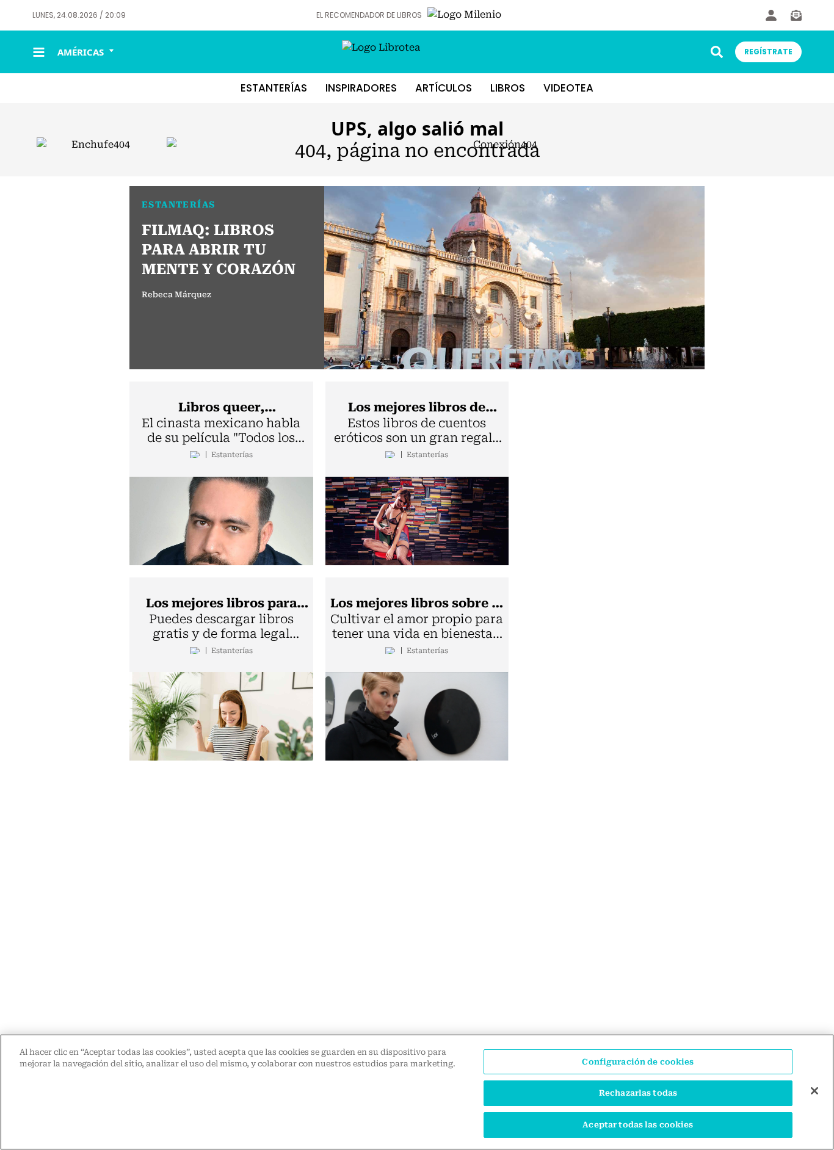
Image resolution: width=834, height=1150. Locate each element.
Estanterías (274, 88)
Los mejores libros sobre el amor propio (416, 604)
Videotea (568, 88)
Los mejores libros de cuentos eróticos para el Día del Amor (417, 408)
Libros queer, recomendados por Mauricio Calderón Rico (221, 408)
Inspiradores (361, 88)
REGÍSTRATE (768, 51)
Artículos (443, 88)
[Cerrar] (814, 1090)
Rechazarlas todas (638, 1093)
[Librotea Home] (417, 52)
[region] (417, 1092)
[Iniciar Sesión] (771, 15)
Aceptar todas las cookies (637, 1124)
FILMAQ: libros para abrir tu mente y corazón (219, 250)
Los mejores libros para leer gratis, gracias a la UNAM (221, 604)
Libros (507, 88)
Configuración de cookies (638, 1061)
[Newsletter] (796, 15)
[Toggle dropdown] (717, 52)
